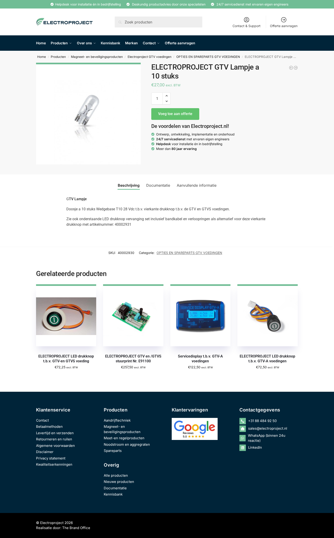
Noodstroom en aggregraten (127, 444)
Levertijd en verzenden (55, 433)
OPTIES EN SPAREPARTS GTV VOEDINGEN (208, 57)
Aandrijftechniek (117, 420)
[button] (166, 96)
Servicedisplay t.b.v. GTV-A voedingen (200, 358)
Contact (42, 420)
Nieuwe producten (119, 481)
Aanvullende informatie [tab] (196, 185)
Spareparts (113, 450)
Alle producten (116, 475)
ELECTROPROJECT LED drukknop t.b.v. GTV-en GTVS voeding (66, 358)
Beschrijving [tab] (129, 185)
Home (41, 57)
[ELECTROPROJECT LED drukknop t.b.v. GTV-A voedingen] (295, 67)
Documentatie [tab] (158, 185)
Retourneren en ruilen (54, 439)
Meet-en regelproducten (124, 438)
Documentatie (115, 488)
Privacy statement (50, 458)
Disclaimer (44, 452)
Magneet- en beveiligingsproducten (97, 57)
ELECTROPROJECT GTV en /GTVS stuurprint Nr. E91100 (133, 358)
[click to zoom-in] (88, 113)
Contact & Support (247, 26)
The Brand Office (76, 528)
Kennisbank (113, 494)
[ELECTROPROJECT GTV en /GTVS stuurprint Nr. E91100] (133, 315)
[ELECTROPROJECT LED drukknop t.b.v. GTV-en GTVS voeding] (291, 67)
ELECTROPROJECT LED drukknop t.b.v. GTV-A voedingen (267, 358)
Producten (58, 57)
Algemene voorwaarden (55, 445)
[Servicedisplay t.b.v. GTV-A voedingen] (200, 315)
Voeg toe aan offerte (175, 114)
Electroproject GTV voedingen (149, 57)
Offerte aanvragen (284, 26)
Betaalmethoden (49, 426)
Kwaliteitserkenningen (54, 464)
